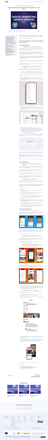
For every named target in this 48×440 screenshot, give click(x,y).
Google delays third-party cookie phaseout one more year (10, 41)
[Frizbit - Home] (7, 2)
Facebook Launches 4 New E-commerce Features (10, 54)
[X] (33, 376)
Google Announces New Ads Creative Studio (10, 48)
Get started (41, 1)
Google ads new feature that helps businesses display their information (11, 42)
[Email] (39, 376)
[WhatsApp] (37, 376)
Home (15, 5)
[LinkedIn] (35, 376)
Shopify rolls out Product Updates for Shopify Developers (10, 50)
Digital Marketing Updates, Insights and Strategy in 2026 (26, 5)
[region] (39, 435)
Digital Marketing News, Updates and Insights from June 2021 (10, 37)
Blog (17, 5)
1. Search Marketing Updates (10, 39)
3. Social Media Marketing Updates (10, 51)
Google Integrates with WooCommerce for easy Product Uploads (10, 46)
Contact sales (40, 421)
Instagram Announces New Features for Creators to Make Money (10, 53)
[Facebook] (32, 376)
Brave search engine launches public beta (11, 44)
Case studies (32, 1)
